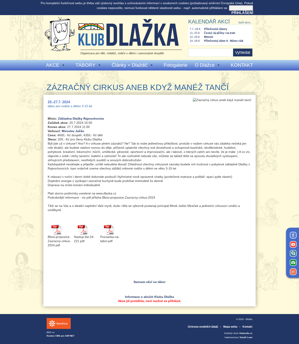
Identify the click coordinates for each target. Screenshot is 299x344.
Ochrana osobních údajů (203, 326)
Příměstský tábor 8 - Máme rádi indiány (223, 41)
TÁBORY (85, 65)
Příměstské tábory (215, 29)
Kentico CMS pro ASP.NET (60, 336)
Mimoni (208, 36)
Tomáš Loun (245, 337)
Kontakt (247, 326)
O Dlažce (205, 65)
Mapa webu (230, 326)
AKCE (52, 65)
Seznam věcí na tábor (149, 282)
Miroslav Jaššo (73, 131)
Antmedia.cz (245, 333)
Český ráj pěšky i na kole (219, 33)
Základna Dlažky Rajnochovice (81, 118)
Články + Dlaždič (130, 65)
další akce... (245, 22)
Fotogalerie (175, 65)
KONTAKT (242, 65)
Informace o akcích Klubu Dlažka (149, 297)
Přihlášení (242, 13)
